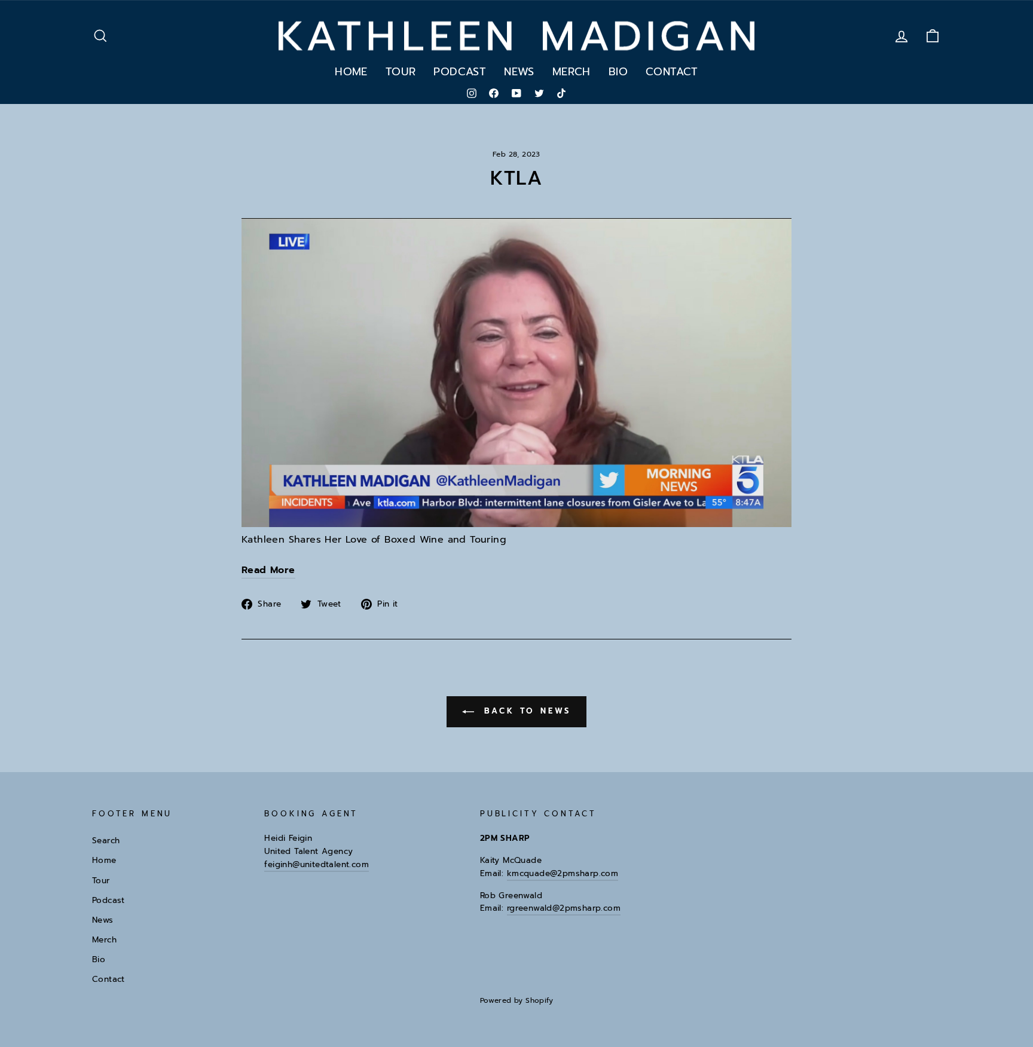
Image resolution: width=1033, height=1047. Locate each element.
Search (106, 840)
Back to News (525, 711)
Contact (108, 979)
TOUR (401, 71)
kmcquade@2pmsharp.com (562, 873)
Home (104, 860)
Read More (268, 570)
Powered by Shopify (516, 1000)
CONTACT (672, 71)
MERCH (571, 71)
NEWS (519, 71)
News (103, 920)
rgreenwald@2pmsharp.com (564, 908)
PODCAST (459, 71)
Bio (98, 959)
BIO (618, 71)
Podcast (108, 900)
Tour (101, 880)
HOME (351, 71)
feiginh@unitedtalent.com (316, 864)
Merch (104, 939)
